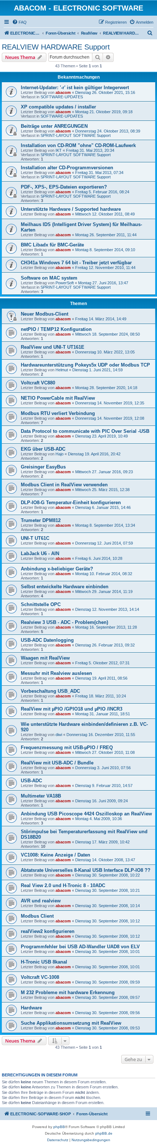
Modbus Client (37, 916)
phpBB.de (103, 1133)
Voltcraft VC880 (38, 382)
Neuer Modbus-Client (44, 314)
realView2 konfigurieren (47, 931)
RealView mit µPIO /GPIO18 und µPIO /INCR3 (71, 709)
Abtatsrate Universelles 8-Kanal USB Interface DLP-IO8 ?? (85, 870)
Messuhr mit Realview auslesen (56, 673)
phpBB (59, 1127)
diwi (58, 734)
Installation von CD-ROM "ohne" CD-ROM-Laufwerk (78, 145)
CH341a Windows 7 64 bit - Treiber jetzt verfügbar (76, 262)
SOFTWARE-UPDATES (62, 97)
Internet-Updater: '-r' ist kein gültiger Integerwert (75, 87)
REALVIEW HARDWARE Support (56, 47)
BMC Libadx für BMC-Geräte (52, 245)
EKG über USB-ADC (43, 449)
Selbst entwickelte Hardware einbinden (64, 586)
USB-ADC (31, 780)
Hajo (59, 454)
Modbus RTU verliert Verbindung (58, 413)
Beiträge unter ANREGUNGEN (54, 126)
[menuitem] (19, 22)
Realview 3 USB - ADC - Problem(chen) (64, 622)
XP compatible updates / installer (58, 107)
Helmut (61, 370)
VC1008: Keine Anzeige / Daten (55, 855)
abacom (63, 92)
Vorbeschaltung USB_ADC (50, 691)
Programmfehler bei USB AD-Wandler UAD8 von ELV (80, 946)
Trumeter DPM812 (41, 520)
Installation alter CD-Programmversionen (67, 167)
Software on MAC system (49, 278)
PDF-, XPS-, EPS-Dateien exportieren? (64, 187)
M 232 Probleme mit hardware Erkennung (68, 992)
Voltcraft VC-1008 (40, 977)
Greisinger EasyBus (43, 467)
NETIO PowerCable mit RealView (58, 398)
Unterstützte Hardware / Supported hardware (71, 209)
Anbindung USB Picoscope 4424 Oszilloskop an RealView (86, 813)
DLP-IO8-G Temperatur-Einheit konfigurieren (71, 502)
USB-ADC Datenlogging (47, 640)
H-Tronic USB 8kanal (44, 962)
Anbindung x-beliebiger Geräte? (57, 568)
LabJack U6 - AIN (40, 553)
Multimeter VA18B (41, 796)
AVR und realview (41, 900)
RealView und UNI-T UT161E (52, 347)
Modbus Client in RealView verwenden (64, 484)
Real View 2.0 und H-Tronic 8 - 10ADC (63, 885)
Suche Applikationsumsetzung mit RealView (71, 1023)
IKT (58, 150)
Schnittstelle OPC (41, 604)
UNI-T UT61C (35, 538)
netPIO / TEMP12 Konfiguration (56, 329)
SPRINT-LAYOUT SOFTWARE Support (76, 135)
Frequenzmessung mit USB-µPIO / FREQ (67, 747)
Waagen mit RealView (45, 658)
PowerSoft (64, 283)
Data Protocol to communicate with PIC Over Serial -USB (85, 431)
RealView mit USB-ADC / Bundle (57, 763)
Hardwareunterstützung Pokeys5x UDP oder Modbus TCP (85, 365)
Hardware (31, 1007)
